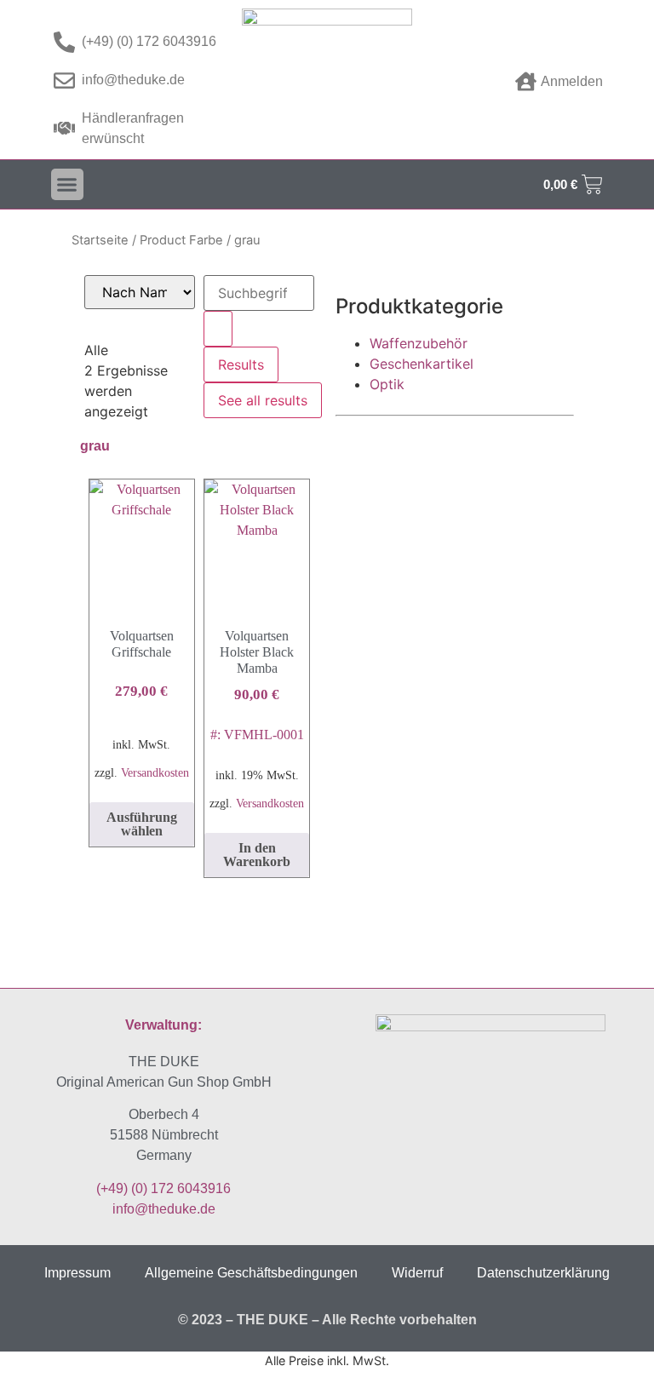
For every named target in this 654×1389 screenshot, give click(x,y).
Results (241, 364)
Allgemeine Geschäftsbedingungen (251, 1273)
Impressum (77, 1273)
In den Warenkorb (256, 855)
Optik (387, 384)
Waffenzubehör (419, 343)
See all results (262, 400)
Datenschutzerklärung (543, 1273)
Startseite (100, 240)
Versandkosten (155, 772)
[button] (67, 185)
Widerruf (417, 1273)
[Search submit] (218, 329)
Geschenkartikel (421, 363)
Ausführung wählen (141, 824)
